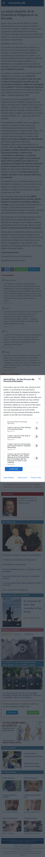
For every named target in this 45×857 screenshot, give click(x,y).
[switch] (36, 428)
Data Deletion (9, 477)
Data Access (22, 477)
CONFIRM (13, 469)
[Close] (40, 379)
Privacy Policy (36, 477)
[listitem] (22, 422)
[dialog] (22, 428)
